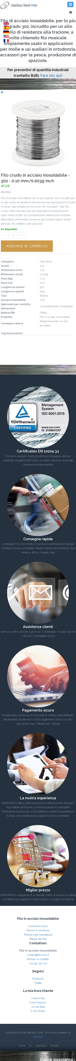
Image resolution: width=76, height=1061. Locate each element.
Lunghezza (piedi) (12, 291)
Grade (5, 265)
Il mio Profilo (38, 1011)
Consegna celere (12, 323)
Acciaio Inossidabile (13, 300)
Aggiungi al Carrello (27, 246)
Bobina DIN (8, 312)
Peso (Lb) (6, 282)
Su (30, 1045)
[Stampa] (2, 92)
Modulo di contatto (38, 959)
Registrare (41, 1045)
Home (22, 1045)
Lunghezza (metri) (12, 287)
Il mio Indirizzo (38, 1002)
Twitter (38, 983)
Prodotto (6, 317)
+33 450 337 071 (38, 963)
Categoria (7, 261)
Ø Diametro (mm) (11, 270)
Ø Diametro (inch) (12, 274)
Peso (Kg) (7, 278)
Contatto (54, 1045)
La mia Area (38, 1006)
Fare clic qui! (51, 75)
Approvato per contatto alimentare (15, 306)
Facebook (38, 978)
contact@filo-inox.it (38, 954)
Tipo (4, 295)
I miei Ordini (38, 998)
